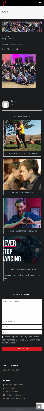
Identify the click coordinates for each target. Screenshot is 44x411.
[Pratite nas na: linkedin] (8, 370)
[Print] (18, 49)
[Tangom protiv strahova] (22, 174)
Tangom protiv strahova (22, 192)
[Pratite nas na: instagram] (13, 370)
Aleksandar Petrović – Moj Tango (22, 17)
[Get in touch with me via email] (12, 105)
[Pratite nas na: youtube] (17, 370)
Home (6, 17)
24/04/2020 (18, 44)
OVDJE (5, 279)
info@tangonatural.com (14, 395)
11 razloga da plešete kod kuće (22, 270)
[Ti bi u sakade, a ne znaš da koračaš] (22, 135)
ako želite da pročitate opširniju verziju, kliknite (23, 275)
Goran (6, 44)
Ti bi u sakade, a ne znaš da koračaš (22, 154)
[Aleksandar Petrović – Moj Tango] (22, 213)
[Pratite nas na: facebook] (4, 370)
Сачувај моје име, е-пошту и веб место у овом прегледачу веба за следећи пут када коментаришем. (21, 339)
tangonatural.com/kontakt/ (15, 398)
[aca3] (22, 27)
